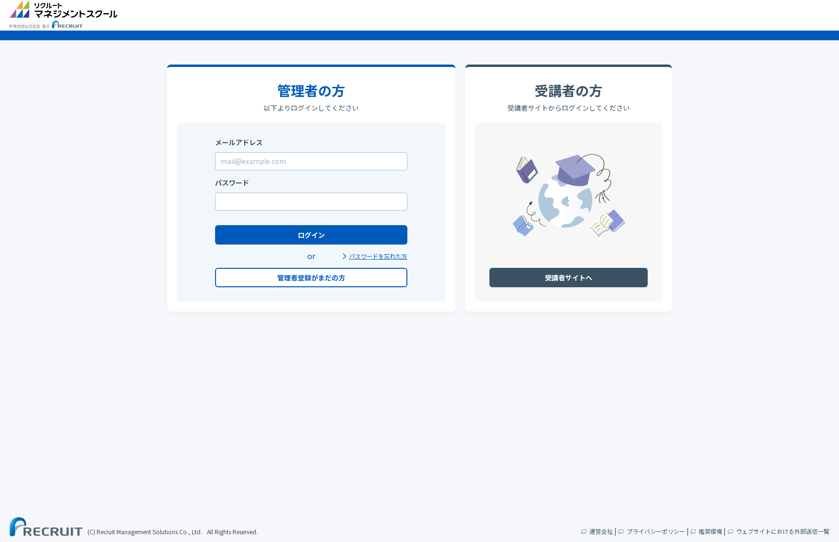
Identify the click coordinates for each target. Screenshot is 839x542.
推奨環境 (710, 531)
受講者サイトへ (568, 277)
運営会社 (601, 531)
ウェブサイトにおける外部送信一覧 (782, 531)
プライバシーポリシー (656, 531)
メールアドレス (239, 142)
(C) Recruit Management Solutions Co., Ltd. (144, 531)
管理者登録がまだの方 (311, 277)
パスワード (232, 182)
